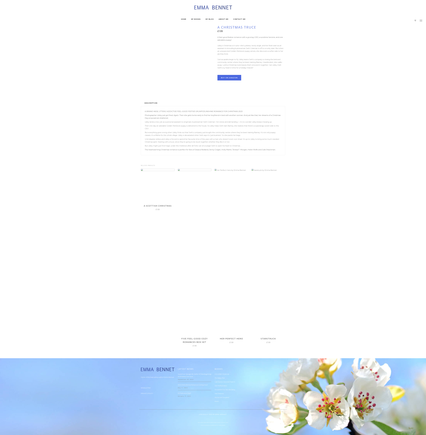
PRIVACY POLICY (147, 393)
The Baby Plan (220, 378)
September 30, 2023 (186, 379)
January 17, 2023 (184, 396)
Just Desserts (219, 393)
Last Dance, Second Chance (225, 382)
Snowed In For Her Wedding (225, 390)
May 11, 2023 (183, 388)
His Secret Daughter (222, 397)
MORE (156, 185)
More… (217, 401)
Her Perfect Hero (231, 339)
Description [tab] (151, 103)
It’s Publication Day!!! (184, 393)
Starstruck (268, 339)
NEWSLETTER (146, 388)
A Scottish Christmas (158, 206)
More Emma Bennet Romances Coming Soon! (193, 385)
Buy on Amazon (229, 78)
